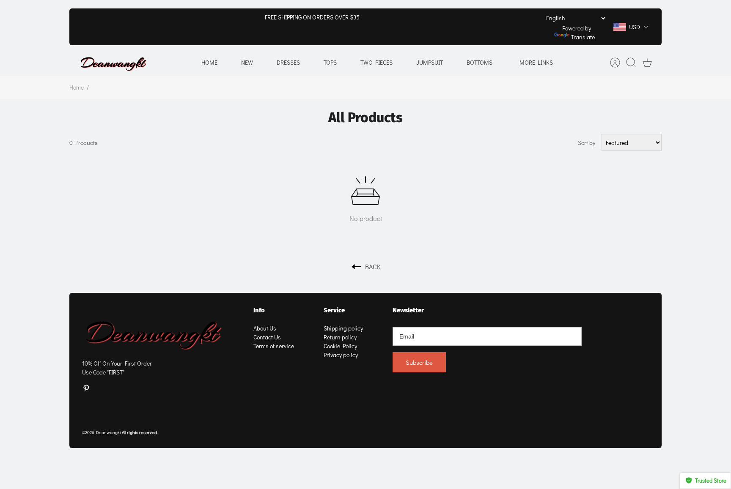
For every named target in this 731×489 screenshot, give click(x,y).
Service (334, 310)
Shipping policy (343, 328)
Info (259, 310)
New (247, 62)
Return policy (340, 337)
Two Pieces (376, 62)
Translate (583, 37)
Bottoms (479, 62)
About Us (264, 328)
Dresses (288, 62)
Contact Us (267, 337)
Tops (330, 62)
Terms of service (273, 346)
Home (209, 62)
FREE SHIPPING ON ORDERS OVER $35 (312, 17)
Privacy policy (341, 355)
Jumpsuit (429, 62)
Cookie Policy (340, 346)
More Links (536, 62)
